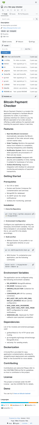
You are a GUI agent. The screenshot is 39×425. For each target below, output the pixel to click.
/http (7, 60)
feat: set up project (19, 84)
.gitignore (7, 70)
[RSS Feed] (3, 10)
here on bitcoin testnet (22, 393)
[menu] (9, 423)
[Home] (3, 2)
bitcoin (3, 31)
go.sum (6, 81)
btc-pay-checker (15, 7)
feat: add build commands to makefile (25, 70)
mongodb (13, 31)
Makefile (6, 88)
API (31, 423)
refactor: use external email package (25, 88)
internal (6, 63)
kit (4, 67)
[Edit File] (35, 96)
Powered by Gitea (14, 418)
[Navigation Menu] (36, 2)
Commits (8, 41)
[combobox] (12, 49)
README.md (8, 91)
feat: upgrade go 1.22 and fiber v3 (24, 63)
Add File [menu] (27, 49)
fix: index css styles (20, 60)
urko (5, 7)
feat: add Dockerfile (14, 57)
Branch (20, 41)
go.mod (6, 77)
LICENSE (6, 84)
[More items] (36, 14)
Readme (5, 34)
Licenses (24, 423)
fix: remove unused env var (22, 67)
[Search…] (36, 19)
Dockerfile (7, 74)
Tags (33, 41)
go (8, 31)
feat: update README (20, 91)
